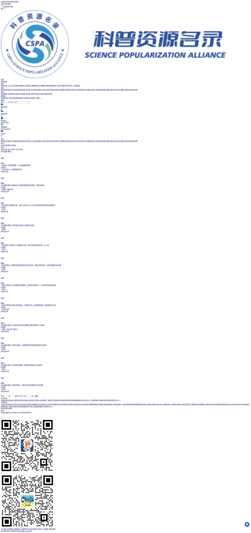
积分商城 (7, 4)
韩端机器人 (5, 406)
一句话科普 (76, 85)
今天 (5, 149)
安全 (38, 85)
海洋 (58, 85)
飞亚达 (3, 404)
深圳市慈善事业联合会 (76, 400)
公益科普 (16, 90)
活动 (2, 88)
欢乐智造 (70, 404)
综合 (2, 151)
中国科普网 (94, 400)
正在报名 (7, 145)
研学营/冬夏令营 (6, 90)
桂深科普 (102, 90)
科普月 (28, 94)
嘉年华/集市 (55, 90)
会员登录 (6, 6)
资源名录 (4, 81)
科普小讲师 (95, 90)
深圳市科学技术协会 (21, 400)
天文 (13, 85)
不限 (2, 149)
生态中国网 (62, 404)
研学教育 (55, 404)
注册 (11, 6)
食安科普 (9, 404)
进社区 (39, 529)
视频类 (34, 85)
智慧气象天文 (186, 404)
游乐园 (131, 90)
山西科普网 (103, 400)
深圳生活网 (117, 404)
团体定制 (22, 90)
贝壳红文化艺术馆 (19, 404)
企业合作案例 (32, 529)
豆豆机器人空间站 (45, 404)
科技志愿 (42, 94)
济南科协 (56, 400)
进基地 (68, 90)
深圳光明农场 (216, 404)
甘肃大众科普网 (40, 400)
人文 (9, 85)
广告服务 (45, 529)
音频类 (42, 85)
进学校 (28, 90)
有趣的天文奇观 (66, 85)
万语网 (45, 406)
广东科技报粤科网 (127, 404)
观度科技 (195, 404)
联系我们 (10, 529)
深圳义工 (87, 400)
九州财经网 (166, 404)
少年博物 (87, 90)
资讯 (2, 92)
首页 (2, 79)
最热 (9, 151)
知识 (2, 83)
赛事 (2, 100)
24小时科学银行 (36, 90)
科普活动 (17, 94)
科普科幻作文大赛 (228, 404)
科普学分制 (35, 94)
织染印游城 (13, 406)
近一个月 (16, 149)
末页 (16, 396)
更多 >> (118, 400)
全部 (2, 145)
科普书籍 (81, 90)
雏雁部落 (201, 404)
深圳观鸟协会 (108, 404)
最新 (5, 151)
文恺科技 (28, 404)
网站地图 (52, 529)
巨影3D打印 (239, 404)
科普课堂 (62, 90)
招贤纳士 (17, 529)
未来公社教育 (147, 404)
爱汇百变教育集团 (36, 406)
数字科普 (114, 90)
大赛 (2, 4)
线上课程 (121, 90)
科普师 (126, 90)
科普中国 (31, 400)
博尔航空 (246, 404)
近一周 (10, 149)
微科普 (179, 404)
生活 (5, 85)
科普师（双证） (35, 98)
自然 (2, 85)
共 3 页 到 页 (26, 396)
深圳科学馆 (111, 400)
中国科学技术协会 (7, 400)
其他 (47, 85)
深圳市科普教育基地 (16, 98)
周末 (21, 149)
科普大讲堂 (46, 90)
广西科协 (49, 400)
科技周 (23, 94)
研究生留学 (85, 404)
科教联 (3, 96)
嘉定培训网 (99, 404)
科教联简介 (5, 98)
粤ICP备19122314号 (25, 531)
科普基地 (27, 98)
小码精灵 (173, 404)
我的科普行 (53, 85)
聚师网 (92, 404)
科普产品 (74, 90)
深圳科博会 (77, 404)
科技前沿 (21, 85)
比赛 (136, 90)
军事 (16, 85)
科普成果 (10, 94)
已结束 (13, 145)
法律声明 (24, 529)
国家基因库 (138, 404)
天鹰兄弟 (208, 404)
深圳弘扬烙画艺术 (23, 406)
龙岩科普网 (63, 400)
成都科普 (35, 404)
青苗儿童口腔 (157, 404)
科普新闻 (4, 94)
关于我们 (4, 529)
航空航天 (28, 85)
